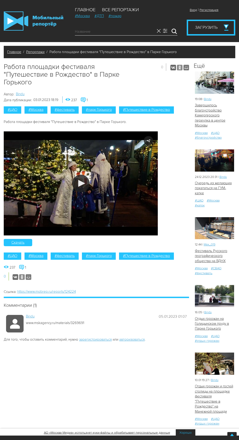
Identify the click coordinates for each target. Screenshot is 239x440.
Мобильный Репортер (33, 21)
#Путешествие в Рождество (146, 109)
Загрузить (206, 27)
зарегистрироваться (95, 339)
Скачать (18, 242)
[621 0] (214, 160)
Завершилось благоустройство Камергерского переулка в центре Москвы (210, 115)
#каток (200, 205)
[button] (81, 183)
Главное (85, 10)
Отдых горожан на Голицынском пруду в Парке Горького (212, 324)
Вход (193, 10)
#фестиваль (65, 109)
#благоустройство (208, 138)
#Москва (82, 16)
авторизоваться (132, 339)
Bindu (20, 94)
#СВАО (216, 268)
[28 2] (214, 228)
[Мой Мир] (186, 67)
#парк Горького (99, 109)
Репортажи (35, 52)
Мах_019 (209, 244)
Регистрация (209, 10)
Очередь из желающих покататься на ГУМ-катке (213, 188)
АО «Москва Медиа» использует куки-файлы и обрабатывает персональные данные (107, 433)
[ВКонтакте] (173, 67)
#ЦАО (12, 109)
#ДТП (99, 16)
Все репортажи (120, 10)
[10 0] (214, 83)
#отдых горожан (207, 341)
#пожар (115, 16)
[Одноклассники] (180, 67)
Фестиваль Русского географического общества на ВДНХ (211, 256)
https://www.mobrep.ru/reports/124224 (46, 291)
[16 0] (214, 296)
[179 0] (214, 364)
